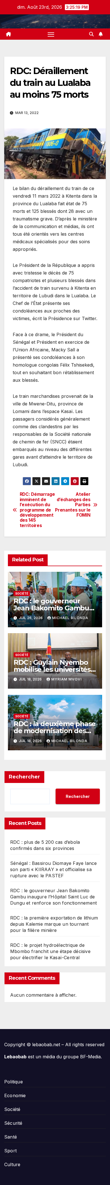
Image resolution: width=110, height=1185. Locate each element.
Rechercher (24, 777)
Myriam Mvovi (66, 679)
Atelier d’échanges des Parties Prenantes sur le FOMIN (72, 505)
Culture (12, 1164)
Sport (10, 1150)
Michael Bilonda (70, 618)
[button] (91, 34)
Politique (13, 1081)
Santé (10, 1137)
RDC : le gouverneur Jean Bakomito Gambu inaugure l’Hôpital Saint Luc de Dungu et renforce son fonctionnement (53, 897)
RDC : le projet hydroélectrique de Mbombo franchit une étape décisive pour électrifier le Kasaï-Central (50, 951)
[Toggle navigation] (51, 34)
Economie (15, 1095)
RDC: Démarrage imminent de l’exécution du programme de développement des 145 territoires (37, 510)
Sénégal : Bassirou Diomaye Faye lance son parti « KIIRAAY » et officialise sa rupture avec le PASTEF (53, 869)
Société (21, 593)
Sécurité (13, 1123)
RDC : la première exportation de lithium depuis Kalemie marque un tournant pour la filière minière (54, 924)
